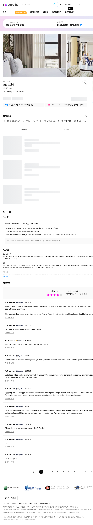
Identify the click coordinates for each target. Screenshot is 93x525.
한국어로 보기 (9, 317)
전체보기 (5, 277)
